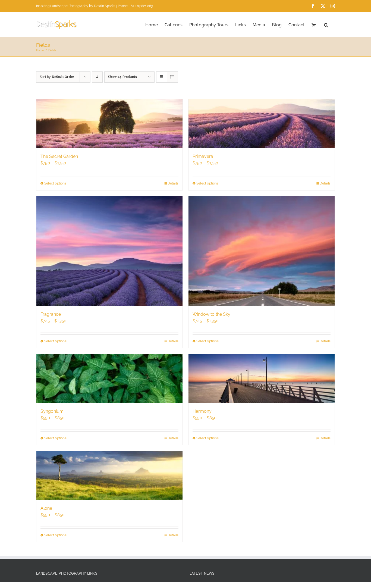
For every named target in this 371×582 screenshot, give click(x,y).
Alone (46, 508)
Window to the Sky (211, 314)
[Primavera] (261, 123)
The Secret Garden (59, 156)
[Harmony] (261, 378)
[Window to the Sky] (261, 251)
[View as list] (172, 77)
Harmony (202, 411)
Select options (55, 183)
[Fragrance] (109, 251)
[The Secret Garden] (109, 123)
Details (173, 183)
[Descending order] (97, 77)
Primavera (203, 156)
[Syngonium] (109, 378)
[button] (326, 24)
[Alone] (109, 475)
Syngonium (52, 411)
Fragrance (50, 314)
